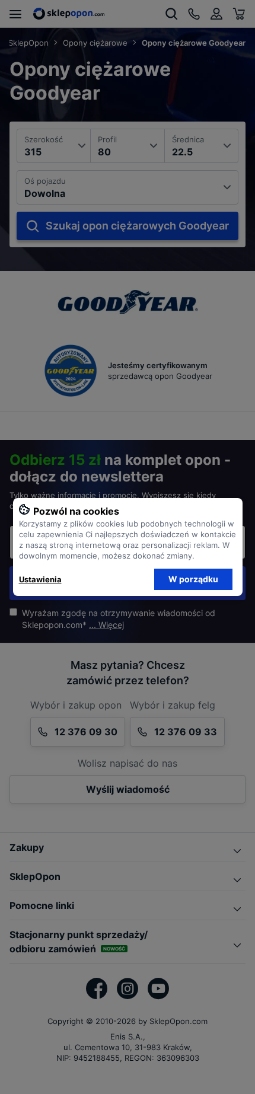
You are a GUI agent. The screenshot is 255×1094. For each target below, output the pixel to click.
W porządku (193, 579)
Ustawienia (40, 579)
